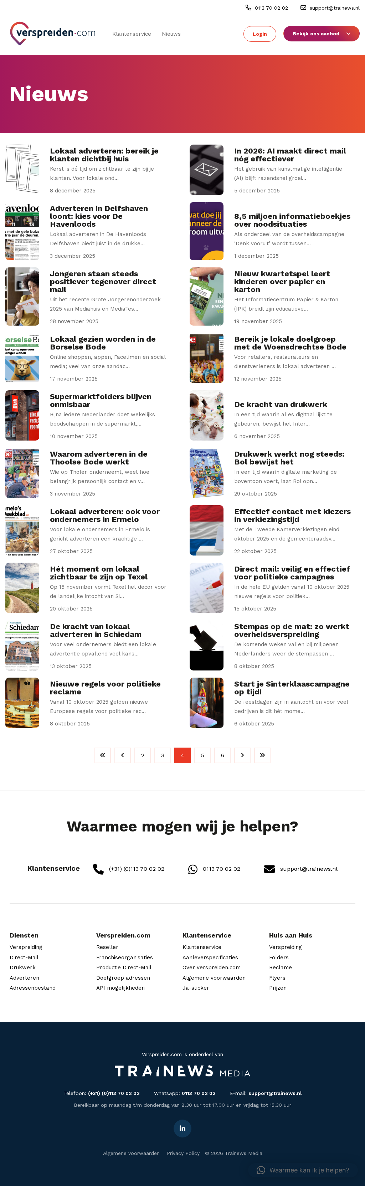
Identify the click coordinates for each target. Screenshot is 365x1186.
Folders (279, 957)
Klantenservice (131, 34)
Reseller (107, 947)
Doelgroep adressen (123, 978)
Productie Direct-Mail (123, 967)
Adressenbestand (33, 988)
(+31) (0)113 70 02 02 (135, 868)
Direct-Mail (24, 957)
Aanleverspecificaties (210, 957)
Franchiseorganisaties (124, 957)
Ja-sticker (195, 988)
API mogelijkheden (120, 988)
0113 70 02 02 (270, 8)
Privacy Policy (183, 1153)
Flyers (277, 978)
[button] (303, 1170)
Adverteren (24, 978)
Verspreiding (26, 947)
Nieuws (171, 34)
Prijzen (278, 988)
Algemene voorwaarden (214, 978)
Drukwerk (23, 967)
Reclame (280, 967)
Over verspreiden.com (211, 967)
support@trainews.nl (334, 8)
